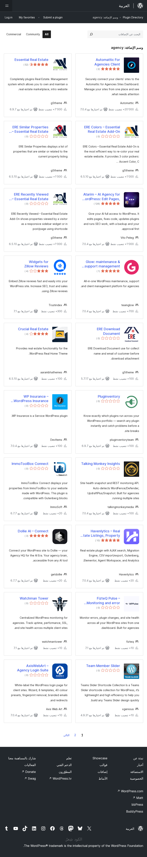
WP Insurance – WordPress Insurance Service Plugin (31, 398)
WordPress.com (130, 791)
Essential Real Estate (31, 60)
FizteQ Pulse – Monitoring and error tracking (103, 600)
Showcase (100, 758)
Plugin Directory (133, 17)
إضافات (102, 772)
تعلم (69, 758)
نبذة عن (138, 758)
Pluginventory (109, 396)
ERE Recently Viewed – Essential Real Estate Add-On (30, 196)
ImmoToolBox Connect (30, 464)
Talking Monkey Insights (100, 464)
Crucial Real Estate (33, 329)
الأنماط (103, 778)
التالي (66, 735)
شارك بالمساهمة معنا (22, 758)
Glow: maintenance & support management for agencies (102, 264)
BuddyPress (134, 811)
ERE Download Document (108, 331)
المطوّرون (65, 772)
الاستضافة (136, 772)
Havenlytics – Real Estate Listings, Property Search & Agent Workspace (99, 533)
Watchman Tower (34, 598)
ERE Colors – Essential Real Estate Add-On (102, 129)
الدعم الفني (64, 765)
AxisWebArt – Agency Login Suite (32, 668)
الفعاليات (30, 765)
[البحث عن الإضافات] (91, 34)
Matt (137, 798)
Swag (30, 778)
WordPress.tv (60, 778)
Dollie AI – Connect (33, 531)
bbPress (137, 804)
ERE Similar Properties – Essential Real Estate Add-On (30, 129)
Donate (28, 772)
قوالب (103, 765)
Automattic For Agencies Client (107, 62)
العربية (130, 829)
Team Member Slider (103, 666)
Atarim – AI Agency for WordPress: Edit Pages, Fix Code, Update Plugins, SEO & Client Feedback (101, 196)
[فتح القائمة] (6, 5)
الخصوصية (136, 778)
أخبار (140, 765)
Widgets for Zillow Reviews (36, 264)
